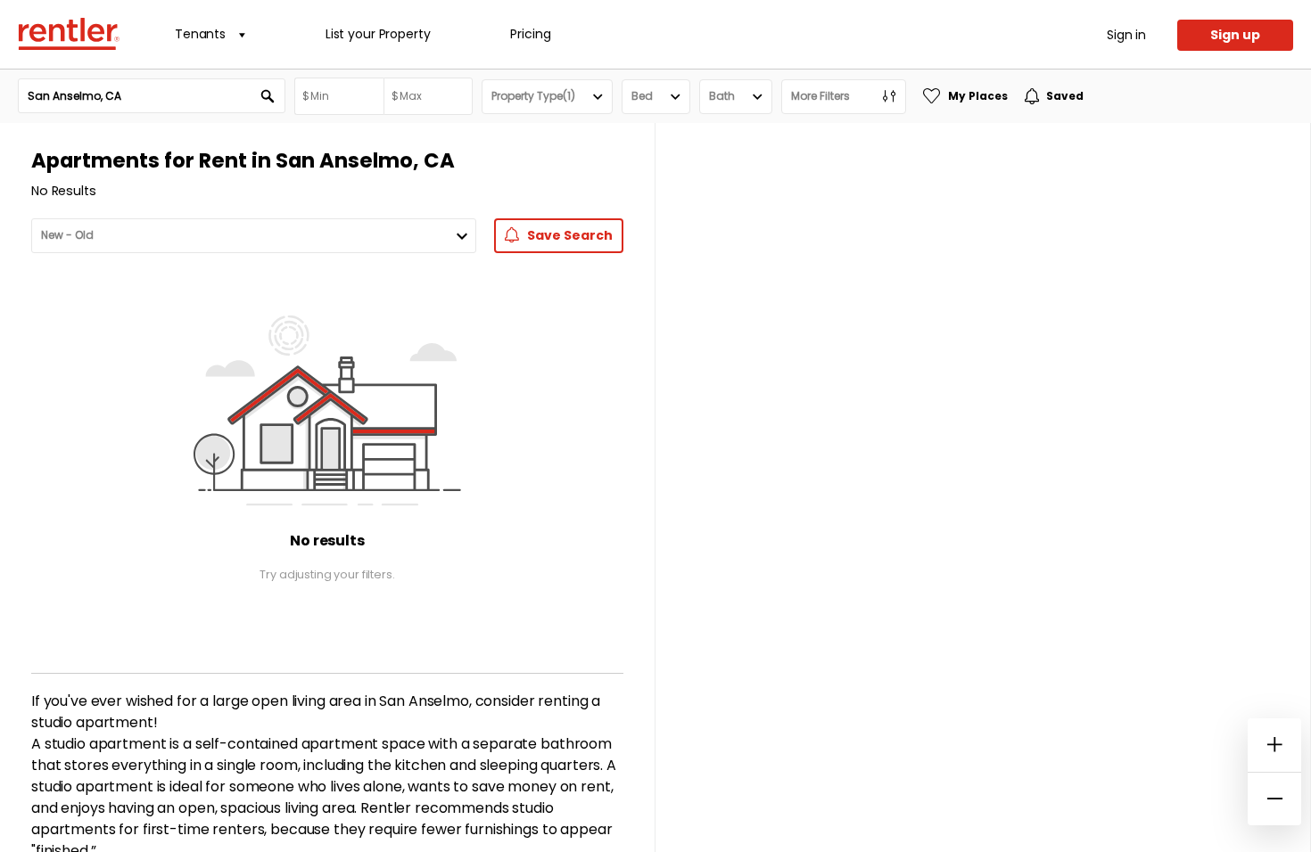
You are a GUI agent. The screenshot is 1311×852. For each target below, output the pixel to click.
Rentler (69, 34)
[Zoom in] (1274, 745)
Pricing (530, 34)
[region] (983, 487)
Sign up (1235, 35)
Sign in (1126, 35)
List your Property (378, 34)
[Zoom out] (1274, 798)
